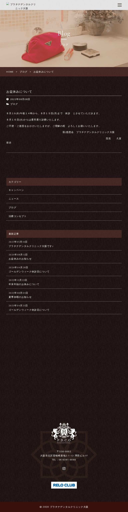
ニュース (14, 198)
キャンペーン (16, 190)
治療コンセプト (17, 216)
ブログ (14, 103)
